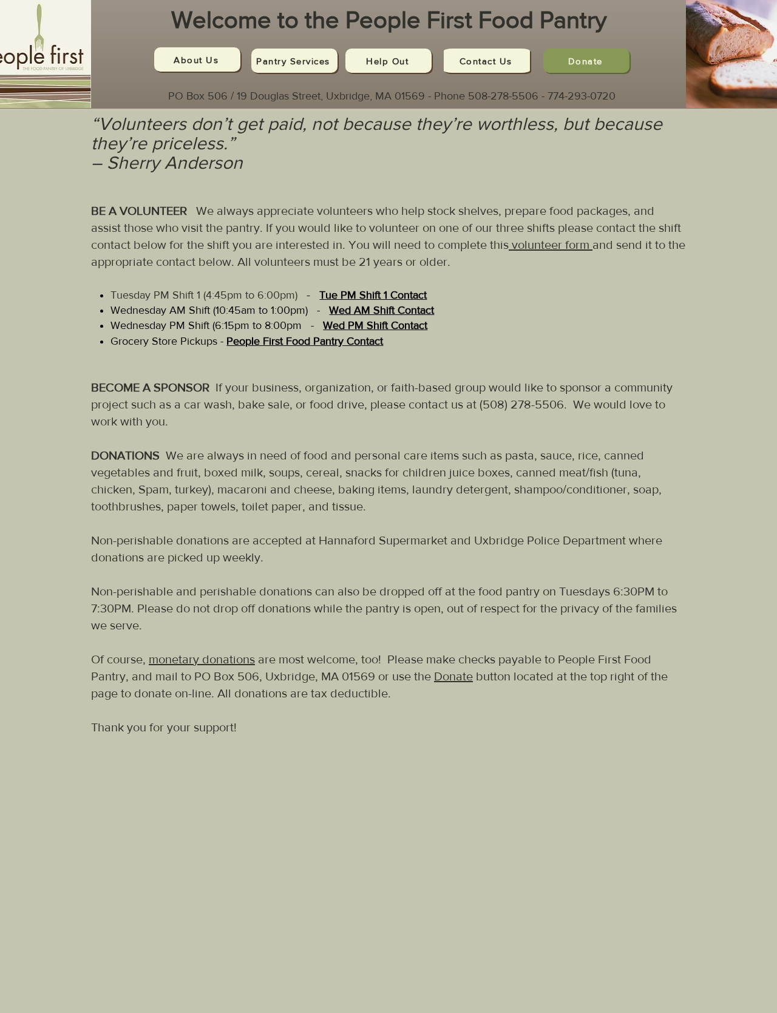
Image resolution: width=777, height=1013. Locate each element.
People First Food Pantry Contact (304, 341)
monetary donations (202, 659)
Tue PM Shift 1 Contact (373, 295)
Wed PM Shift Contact (375, 325)
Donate (453, 676)
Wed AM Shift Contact (381, 310)
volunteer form (550, 244)
